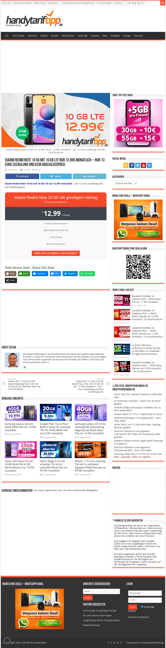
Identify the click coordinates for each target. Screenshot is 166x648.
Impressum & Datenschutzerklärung (145, 642)
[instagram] (142, 3)
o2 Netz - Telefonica (32, 170)
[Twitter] (135, 3)
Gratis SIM (82, 35)
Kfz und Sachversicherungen (97, 615)
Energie (127, 35)
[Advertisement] (83, 67)
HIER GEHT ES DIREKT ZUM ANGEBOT (56, 253)
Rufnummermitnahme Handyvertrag (78, 3)
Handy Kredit (39, 3)
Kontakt (118, 3)
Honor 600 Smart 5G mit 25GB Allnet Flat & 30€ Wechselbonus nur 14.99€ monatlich (19, 466)
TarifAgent (115, 35)
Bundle (54, 35)
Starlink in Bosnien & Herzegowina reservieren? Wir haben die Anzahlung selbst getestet (137, 434)
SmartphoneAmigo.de (123, 389)
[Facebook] (132, 3)
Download (52, 3)
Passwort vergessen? (138, 617)
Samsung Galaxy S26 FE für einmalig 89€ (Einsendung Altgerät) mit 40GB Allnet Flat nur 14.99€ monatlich (90, 428)
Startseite (6, 35)
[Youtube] (138, 3)
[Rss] (129, 3)
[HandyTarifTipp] (34, 18)
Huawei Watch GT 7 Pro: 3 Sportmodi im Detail (138, 414)
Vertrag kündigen (104, 3)
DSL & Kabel (18, 35)
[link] (138, 219)
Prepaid (44, 35)
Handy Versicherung (22, 3)
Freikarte (95, 35)
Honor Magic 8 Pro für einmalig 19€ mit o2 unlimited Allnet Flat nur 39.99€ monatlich (53, 466)
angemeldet (51, 490)
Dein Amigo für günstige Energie (100, 610)
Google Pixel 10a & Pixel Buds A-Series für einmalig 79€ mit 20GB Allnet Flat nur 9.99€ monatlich (55, 428)
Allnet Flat (32, 35)
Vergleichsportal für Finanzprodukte (101, 620)
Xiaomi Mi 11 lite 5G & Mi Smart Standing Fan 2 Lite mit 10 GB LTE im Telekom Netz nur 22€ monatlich (24, 384)
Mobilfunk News (91, 625)
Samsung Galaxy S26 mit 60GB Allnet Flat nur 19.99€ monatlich (20, 427)
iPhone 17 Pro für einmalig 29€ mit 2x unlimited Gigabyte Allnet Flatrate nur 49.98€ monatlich (90, 466)
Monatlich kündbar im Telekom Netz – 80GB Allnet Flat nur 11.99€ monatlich (146, 299)
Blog (105, 35)
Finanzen (138, 35)
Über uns (6, 3)
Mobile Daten (68, 35)
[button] (162, 2)
